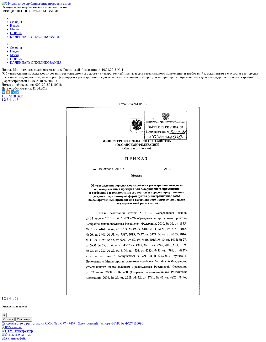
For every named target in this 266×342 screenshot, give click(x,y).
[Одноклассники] (8, 92)
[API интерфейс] (14, 338)
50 (14, 96)
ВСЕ (20, 96)
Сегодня (16, 22)
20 (10, 96)
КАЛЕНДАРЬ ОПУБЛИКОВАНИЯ (36, 37)
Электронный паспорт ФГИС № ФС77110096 (110, 323)
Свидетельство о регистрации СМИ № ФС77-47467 (38, 323)
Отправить (23, 319)
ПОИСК (16, 33)
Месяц (14, 29)
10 (5, 96)
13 (16, 99)
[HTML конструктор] (17, 331)
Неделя (15, 25)
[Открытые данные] (16, 334)
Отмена (8, 319)
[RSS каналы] (12, 327)
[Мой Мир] (13, 92)
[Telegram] (17, 92)
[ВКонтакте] (3, 92)
